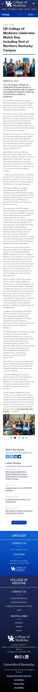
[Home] (16, 3)
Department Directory (19, 602)
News (12, 24)
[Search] (34, 3)
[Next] (33, 426)
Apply (4, 9)
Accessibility (19, 688)
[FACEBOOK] (11, 456)
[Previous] (4, 426)
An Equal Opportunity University (19, 676)
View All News (19, 522)
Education (19, 622)
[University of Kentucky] (19, 664)
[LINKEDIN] (15, 456)
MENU (31, 15)
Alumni (27, 9)
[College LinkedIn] (26, 657)
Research (19, 626)
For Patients (12, 9)
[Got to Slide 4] (23, 438)
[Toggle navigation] (2, 4)
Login (19, 610)
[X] (19, 456)
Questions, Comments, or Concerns (19, 606)
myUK (33, 9)
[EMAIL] (7, 456)
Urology (5, 24)
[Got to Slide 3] (19, 438)
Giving (20, 9)
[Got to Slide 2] (15, 438)
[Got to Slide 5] (27, 438)
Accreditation (19, 680)
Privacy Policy (19, 684)
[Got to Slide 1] (11, 438)
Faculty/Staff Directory (19, 598)
